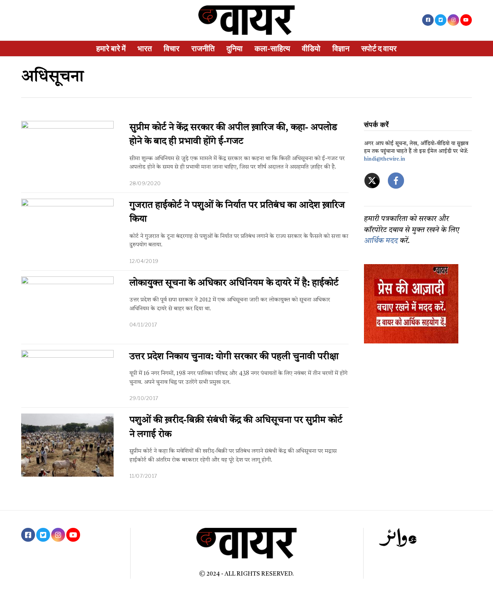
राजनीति (203, 48)
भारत (145, 48)
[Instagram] (453, 20)
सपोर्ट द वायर (379, 48)
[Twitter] (440, 20)
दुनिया (234, 48)
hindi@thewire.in (384, 159)
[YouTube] (466, 20)
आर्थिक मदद (381, 241)
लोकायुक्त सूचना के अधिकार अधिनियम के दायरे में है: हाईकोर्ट (234, 283)
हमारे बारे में (111, 48)
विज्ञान (340, 48)
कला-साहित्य (272, 48)
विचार (171, 48)
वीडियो (311, 48)
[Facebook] (428, 20)
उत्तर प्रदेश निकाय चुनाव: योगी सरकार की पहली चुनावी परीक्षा (234, 357)
